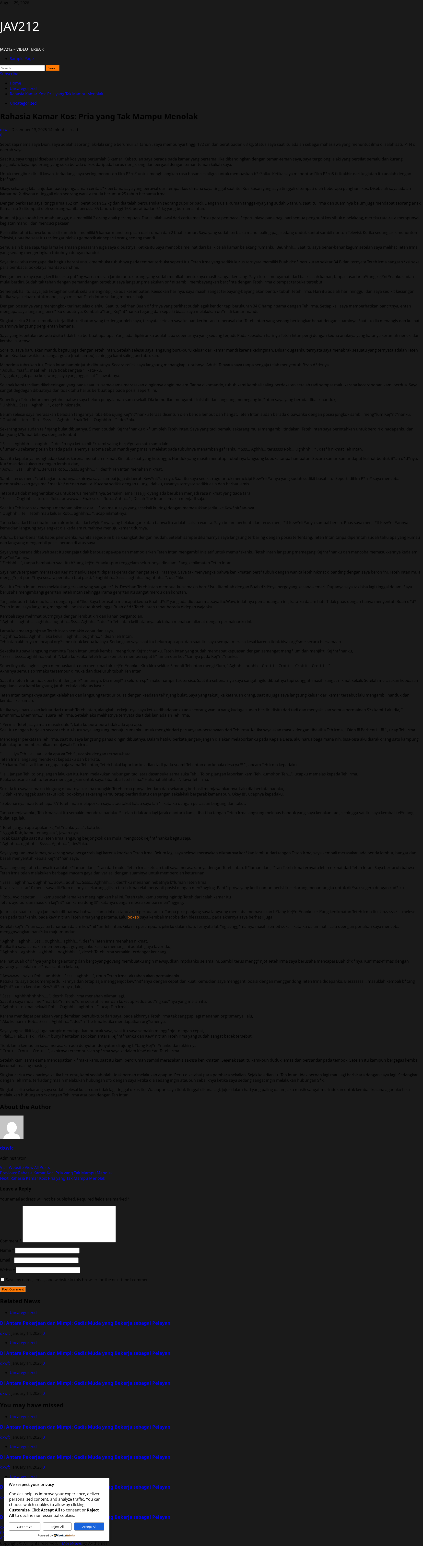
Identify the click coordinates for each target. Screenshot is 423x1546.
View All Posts (37, 1167)
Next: (52, 1178)
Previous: (56, 1173)
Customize (24, 1526)
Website (7, 1270)
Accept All (89, 1526)
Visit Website (12, 1167)
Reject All (57, 1526)
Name (7, 1250)
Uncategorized (23, 103)
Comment (11, 1241)
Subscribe (9, 73)
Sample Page (22, 58)
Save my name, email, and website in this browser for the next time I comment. (78, 1279)
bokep (133, 917)
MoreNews (72, 1543)
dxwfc (6, 129)
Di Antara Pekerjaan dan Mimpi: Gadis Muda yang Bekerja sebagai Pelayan (85, 1323)
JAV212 (19, 26)
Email (6, 1260)
